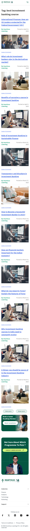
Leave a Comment (6, 52)
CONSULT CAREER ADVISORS (13, 450)
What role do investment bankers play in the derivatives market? (14, 59)
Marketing (4, 499)
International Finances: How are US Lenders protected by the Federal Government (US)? (14, 22)
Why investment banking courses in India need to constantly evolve (12, 332)
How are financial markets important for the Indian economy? (12, 253)
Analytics (4, 494)
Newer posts (21, 411)
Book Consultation (10, 423)
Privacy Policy (20, 523)
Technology (4, 497)
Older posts (8, 411)
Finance (3, 492)
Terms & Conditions (7, 523)
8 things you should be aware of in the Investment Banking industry (14, 373)
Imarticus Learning (5, 30)
